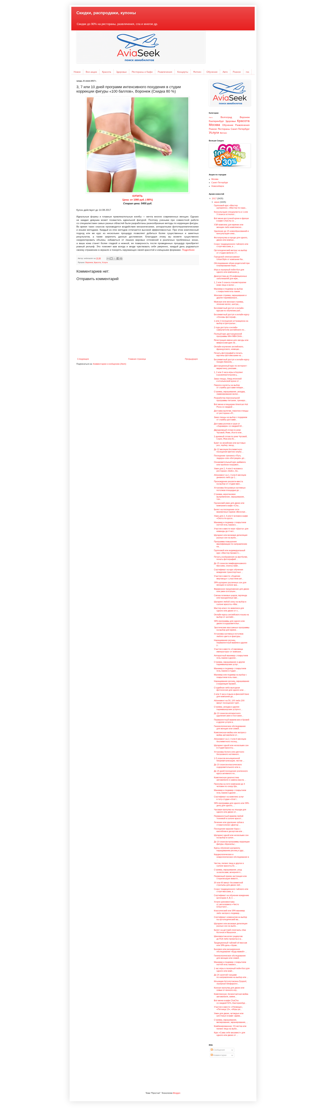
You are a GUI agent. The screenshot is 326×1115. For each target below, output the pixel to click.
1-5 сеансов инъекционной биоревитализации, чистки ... (229, 759)
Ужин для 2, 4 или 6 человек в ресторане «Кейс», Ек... (228, 469)
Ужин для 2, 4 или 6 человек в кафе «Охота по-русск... (231, 517)
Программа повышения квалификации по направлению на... (230, 544)
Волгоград (226, 117)
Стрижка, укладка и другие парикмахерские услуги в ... (228, 708)
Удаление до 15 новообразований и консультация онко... (231, 232)
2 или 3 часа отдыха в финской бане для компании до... (231, 695)
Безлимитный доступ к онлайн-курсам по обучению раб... (229, 309)
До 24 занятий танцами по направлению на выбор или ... (231, 976)
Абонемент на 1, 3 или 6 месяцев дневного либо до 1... (230, 476)
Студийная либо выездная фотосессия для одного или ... (230, 688)
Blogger (176, 1093)
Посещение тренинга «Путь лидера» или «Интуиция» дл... (230, 456)
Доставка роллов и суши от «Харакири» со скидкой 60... (228, 425)
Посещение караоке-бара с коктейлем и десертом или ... (229, 830)
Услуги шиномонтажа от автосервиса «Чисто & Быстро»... (226, 904)
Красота (106, 71)
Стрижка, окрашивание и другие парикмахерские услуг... (229, 663)
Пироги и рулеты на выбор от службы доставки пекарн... (229, 386)
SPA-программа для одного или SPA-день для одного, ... (231, 804)
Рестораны (224, 129)
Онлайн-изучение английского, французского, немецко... (229, 347)
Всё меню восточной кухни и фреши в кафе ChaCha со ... (231, 219)
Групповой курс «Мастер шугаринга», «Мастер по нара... (230, 206)
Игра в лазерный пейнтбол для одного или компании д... (229, 271)
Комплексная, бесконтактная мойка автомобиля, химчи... (231, 995)
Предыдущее (191, 359)
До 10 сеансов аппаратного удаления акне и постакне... (228, 714)
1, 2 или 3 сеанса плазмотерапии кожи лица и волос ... (230, 283)
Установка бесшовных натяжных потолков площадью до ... (230, 489)
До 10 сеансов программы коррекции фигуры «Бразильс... (232, 843)
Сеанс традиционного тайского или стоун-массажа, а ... (231, 245)
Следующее (83, 359)
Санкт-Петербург (240, 129)
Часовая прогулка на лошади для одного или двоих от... (230, 810)
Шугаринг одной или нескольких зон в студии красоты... (231, 746)
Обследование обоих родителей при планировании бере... (232, 264)
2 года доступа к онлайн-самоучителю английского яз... (230, 328)
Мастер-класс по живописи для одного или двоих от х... (229, 609)
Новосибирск (217, 186)
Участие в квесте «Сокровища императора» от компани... (228, 650)
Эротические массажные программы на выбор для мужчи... (231, 628)
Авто (225, 71)
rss (247, 71)
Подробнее (188, 249)
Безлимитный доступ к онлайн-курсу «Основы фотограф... (231, 315)
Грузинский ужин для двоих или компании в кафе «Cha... (229, 504)
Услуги (105, 262)
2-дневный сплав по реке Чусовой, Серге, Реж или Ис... (230, 437)
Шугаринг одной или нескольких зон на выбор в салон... (231, 836)
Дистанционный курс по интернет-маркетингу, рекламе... (230, 367)
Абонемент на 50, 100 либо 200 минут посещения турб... (229, 701)
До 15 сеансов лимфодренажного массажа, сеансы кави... (230, 564)
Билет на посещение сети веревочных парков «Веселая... (230, 510)
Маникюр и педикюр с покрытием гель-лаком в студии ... (230, 669)
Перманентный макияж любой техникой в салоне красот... (228, 817)
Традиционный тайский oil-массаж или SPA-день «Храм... (230, 944)
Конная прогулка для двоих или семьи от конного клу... (229, 989)
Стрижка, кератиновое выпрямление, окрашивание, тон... (229, 496)
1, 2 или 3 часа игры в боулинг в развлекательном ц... (228, 373)
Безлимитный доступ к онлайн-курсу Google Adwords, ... (231, 360)
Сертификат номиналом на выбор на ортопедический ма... (230, 918)
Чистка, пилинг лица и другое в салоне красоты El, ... (229, 864)
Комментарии (220, 1055)
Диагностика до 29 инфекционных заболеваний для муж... (230, 277)
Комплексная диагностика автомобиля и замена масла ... (230, 778)
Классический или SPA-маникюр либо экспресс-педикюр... (229, 911)
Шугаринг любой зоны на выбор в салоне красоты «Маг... (230, 603)
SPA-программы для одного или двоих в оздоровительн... (229, 622)
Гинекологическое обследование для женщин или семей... (230, 727)
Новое (77, 71)
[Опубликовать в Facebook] (118, 258)
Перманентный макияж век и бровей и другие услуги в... (231, 721)
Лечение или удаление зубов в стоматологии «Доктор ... (229, 823)
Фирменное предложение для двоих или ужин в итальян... (231, 590)
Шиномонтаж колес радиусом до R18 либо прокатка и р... (228, 937)
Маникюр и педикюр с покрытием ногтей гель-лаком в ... (230, 523)
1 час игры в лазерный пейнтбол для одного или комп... (232, 969)
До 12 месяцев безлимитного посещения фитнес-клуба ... (228, 450)
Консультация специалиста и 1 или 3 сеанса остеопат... (231, 213)
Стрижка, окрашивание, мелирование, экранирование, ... (231, 1021)
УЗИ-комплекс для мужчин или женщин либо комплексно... (228, 226)
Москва (214, 125)
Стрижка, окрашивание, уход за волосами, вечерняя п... (228, 871)
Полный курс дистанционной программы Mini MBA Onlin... (228, 335)
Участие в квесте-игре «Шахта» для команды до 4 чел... (231, 530)
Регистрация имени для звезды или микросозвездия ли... (231, 341)
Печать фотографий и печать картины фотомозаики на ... (228, 354)
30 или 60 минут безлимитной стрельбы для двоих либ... (228, 883)
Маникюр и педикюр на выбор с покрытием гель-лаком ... (228, 290)
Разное (237, 71)
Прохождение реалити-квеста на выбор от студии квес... (228, 482)
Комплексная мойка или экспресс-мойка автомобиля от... (230, 733)
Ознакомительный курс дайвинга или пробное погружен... (230, 463)
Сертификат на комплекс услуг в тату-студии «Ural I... (229, 798)
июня (217, 202)
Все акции (91, 71)
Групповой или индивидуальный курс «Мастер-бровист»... (229, 551)
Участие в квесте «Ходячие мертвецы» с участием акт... (228, 577)
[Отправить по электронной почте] (108, 258)
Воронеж (89, 262)
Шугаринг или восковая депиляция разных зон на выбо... (230, 536)
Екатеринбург (216, 121)
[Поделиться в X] (114, 258)
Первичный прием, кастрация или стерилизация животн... (230, 877)
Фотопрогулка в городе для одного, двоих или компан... (231, 238)
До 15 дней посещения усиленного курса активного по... (231, 772)
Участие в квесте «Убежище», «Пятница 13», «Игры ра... (228, 1008)
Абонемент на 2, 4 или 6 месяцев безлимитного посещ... (230, 740)
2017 (214, 198)
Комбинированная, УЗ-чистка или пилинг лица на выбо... (230, 1027)
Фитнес (197, 71)
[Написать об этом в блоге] (111, 258)
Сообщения (219, 1050)
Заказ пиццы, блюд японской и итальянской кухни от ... (228, 380)
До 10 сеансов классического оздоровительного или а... (228, 765)
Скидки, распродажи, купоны (106, 13)
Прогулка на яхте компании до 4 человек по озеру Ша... (229, 785)
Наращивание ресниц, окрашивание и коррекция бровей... (231, 682)
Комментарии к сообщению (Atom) (109, 364)
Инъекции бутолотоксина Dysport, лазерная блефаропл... (230, 982)
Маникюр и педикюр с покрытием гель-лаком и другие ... (230, 791)
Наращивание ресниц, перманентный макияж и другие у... (230, 642)
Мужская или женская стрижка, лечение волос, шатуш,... (229, 303)
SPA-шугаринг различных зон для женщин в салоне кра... (230, 583)
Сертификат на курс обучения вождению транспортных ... (228, 570)
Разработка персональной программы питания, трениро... (230, 399)
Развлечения (165, 71)
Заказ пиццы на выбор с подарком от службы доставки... (230, 418)
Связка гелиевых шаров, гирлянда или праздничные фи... (230, 596)
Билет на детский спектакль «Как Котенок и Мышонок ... (230, 931)
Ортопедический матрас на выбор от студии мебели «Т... (230, 251)
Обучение (212, 71)
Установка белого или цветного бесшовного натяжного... (229, 753)
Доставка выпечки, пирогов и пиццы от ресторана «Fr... (231, 412)
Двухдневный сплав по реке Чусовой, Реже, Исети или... (228, 431)
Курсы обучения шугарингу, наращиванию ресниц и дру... (229, 849)
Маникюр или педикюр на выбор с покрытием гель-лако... (230, 676)
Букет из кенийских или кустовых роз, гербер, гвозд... (230, 444)
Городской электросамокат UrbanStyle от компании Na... (229, 258)
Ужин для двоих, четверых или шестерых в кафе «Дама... (228, 1014)
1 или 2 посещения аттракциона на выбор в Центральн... (231, 322)
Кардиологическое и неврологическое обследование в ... (231, 857)
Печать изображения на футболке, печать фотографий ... (231, 558)
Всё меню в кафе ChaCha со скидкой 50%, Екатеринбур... (230, 1001)
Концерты (182, 71)
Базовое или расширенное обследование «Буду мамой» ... (230, 950)
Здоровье (121, 71)
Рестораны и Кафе (142, 71)
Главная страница (137, 359)
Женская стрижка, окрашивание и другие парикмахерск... (230, 296)
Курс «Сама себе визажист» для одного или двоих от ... (229, 1033)
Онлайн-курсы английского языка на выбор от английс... (231, 615)
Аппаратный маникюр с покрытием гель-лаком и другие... (231, 656)
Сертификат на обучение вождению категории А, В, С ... (231, 896)
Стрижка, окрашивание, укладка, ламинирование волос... (229, 392)
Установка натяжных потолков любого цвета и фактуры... (228, 635)
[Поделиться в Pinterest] (121, 258)
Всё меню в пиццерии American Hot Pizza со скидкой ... (231, 405)
